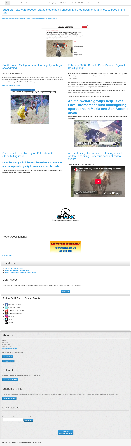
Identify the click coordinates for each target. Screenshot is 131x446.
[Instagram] (6, 316)
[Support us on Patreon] (6, 313)
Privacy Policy (8, 361)
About (14, 3)
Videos (37, 3)
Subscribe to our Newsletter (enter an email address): (18, 417)
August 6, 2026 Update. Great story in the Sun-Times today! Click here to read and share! (29, 18)
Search (97, 3)
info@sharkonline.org (9, 348)
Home (7, 3)
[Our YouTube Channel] (6, 310)
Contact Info (8, 356)
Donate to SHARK (77, 3)
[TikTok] (6, 319)
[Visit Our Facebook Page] (6, 304)
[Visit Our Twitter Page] (6, 307)
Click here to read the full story (11, 85)
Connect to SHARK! (10, 379)
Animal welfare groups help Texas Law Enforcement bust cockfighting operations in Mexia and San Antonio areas (98, 107)
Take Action (63, 3)
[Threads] (6, 322)
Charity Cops (53, 3)
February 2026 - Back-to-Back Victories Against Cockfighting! (96, 66)
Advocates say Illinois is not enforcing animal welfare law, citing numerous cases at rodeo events (95, 156)
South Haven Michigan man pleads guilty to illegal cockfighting (32, 66)
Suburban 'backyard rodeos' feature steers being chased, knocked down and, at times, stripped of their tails (64, 11)
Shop (89, 3)
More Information (9, 398)
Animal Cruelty (25, 3)
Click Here (65, 291)
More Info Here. (7, 255)
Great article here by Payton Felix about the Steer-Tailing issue (28, 155)
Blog (44, 3)
